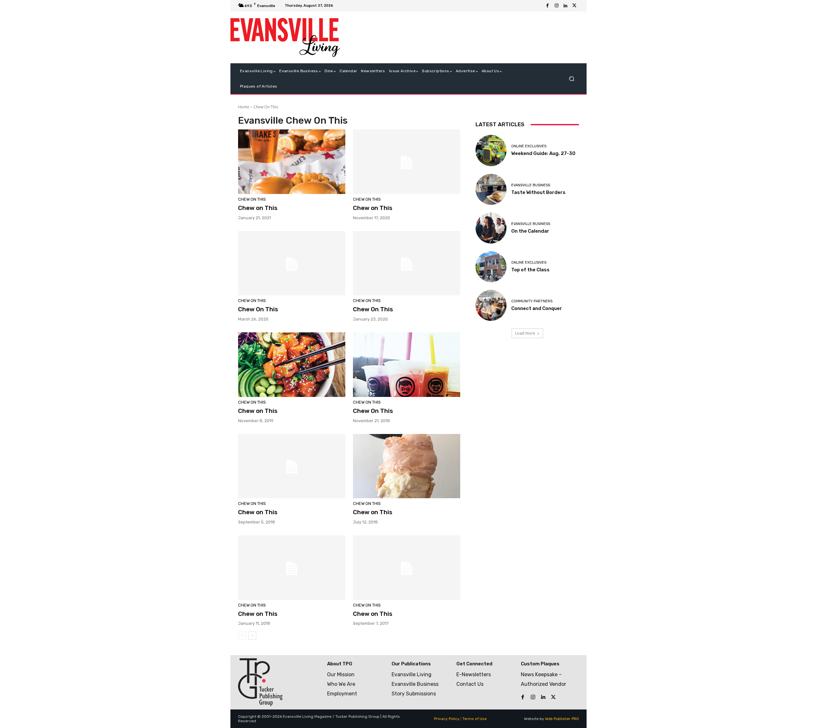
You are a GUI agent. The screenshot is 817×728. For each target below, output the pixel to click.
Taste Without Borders (538, 192)
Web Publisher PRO (562, 718)
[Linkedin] (565, 5)
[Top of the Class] (491, 266)
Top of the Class (530, 270)
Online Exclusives (528, 146)
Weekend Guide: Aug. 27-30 (543, 153)
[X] (574, 5)
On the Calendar (530, 231)
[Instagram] (556, 5)
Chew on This (257, 208)
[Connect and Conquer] (491, 305)
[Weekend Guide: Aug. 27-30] (491, 150)
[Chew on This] (291, 161)
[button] (571, 78)
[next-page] (252, 635)
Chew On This (252, 199)
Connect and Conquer (536, 308)
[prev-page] (242, 635)
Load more (525, 333)
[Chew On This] (291, 263)
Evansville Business (530, 185)
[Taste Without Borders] (491, 189)
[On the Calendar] (491, 228)
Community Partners (531, 301)
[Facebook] (547, 5)
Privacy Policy (447, 718)
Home (243, 107)
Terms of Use (474, 718)
